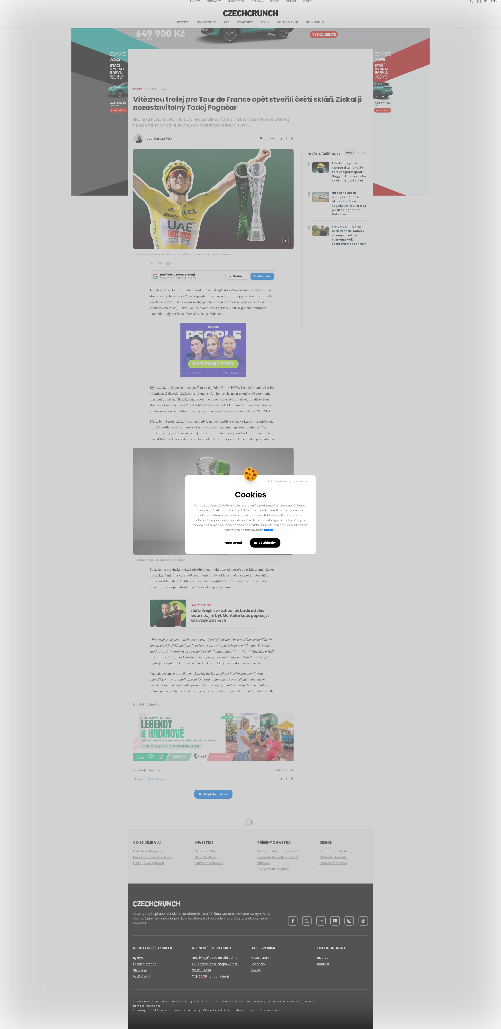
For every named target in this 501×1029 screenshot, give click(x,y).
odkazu (270, 530)
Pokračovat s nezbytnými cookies (288, 481)
